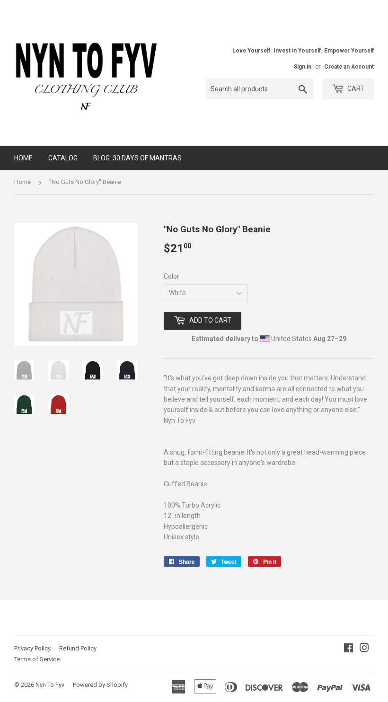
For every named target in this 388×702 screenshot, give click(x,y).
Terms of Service (37, 659)
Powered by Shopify (100, 684)
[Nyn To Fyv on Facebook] (348, 649)
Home (23, 158)
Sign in (302, 66)
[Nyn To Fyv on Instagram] (364, 649)
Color (171, 276)
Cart (355, 88)
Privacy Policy (32, 648)
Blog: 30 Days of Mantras (137, 158)
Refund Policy (78, 648)
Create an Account (349, 66)
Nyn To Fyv (49, 684)
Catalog (63, 158)
